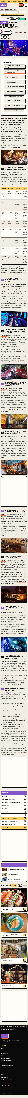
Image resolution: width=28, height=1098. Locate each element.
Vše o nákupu (4, 1051)
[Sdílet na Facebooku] (1, 36)
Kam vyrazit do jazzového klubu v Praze (13, 582)
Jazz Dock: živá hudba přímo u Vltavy (14, 96)
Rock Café (4, 388)
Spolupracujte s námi (6, 1063)
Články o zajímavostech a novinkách (13, 802)
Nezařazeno (13, 796)
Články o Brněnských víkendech (13, 821)
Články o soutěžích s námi (13, 815)
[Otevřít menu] (25, 5)
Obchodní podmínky (20, 1026)
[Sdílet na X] (4, 36)
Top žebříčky (21, 18)
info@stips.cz (4, 1077)
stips (3, 5)
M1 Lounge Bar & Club (7, 284)
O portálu (4, 1085)
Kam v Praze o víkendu (15, 406)
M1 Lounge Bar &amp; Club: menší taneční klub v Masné (13, 71)
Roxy (2, 612)
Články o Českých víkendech (13, 824)
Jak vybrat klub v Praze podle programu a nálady (12, 66)
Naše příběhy (13, 805)
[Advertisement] (14, 492)
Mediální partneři (5, 1058)
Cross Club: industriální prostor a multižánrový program (13, 76)
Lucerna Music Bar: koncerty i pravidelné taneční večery (12, 106)
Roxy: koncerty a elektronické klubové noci (12, 101)
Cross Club (4, 335)
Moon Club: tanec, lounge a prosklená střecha (14, 87)
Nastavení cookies (5, 1068)
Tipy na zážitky (13, 812)
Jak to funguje (4, 1053)
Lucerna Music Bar (6, 661)
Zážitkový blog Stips (11, 9)
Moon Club (4, 436)
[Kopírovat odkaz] (8, 36)
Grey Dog (3, 514)
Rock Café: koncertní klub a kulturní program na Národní (14, 81)
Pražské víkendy (15, 147)
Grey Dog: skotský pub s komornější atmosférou (14, 92)
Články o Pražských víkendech (13, 818)
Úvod (2, 9)
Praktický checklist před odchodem (14, 110)
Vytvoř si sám (13, 808)
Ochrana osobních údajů (7, 1029)
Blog (2, 1026)
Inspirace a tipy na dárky (13, 799)
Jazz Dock (3, 560)
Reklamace (9, 1026)
